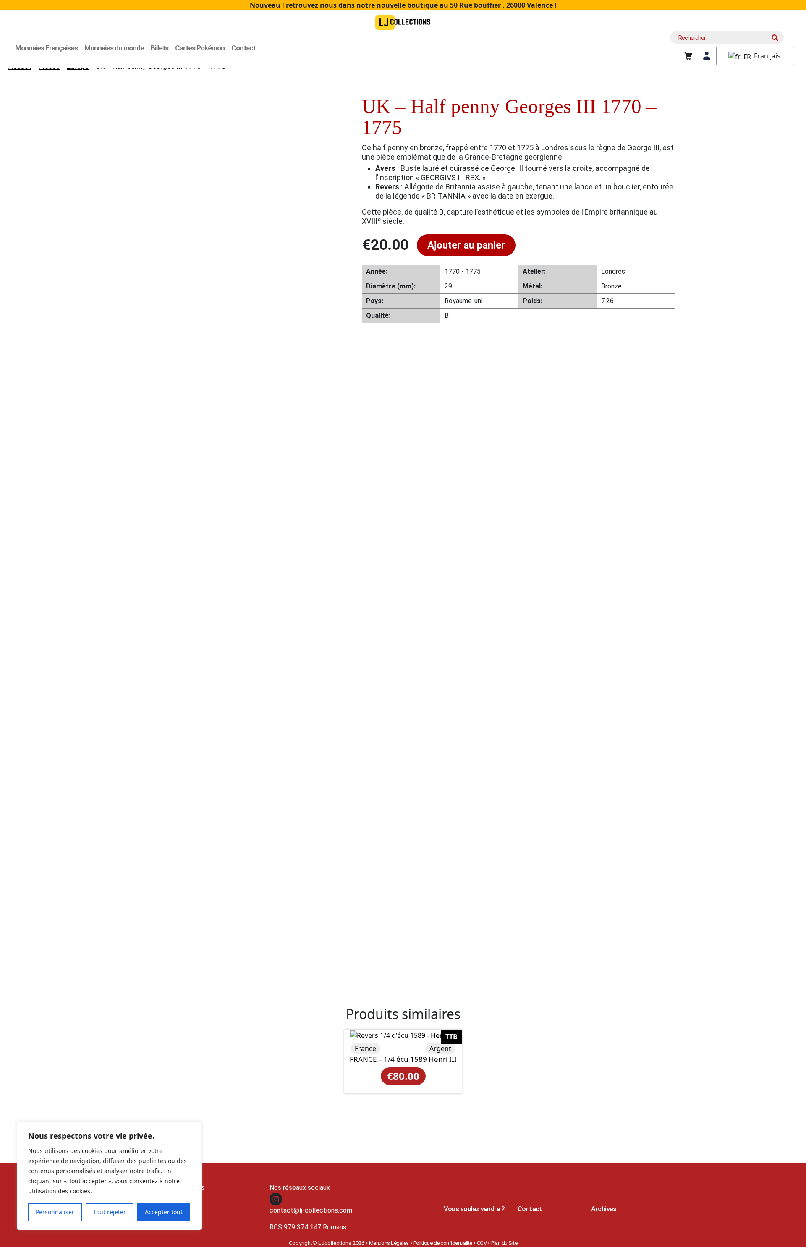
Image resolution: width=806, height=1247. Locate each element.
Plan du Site (504, 1243)
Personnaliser (55, 1212)
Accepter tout (164, 1212)
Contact (243, 48)
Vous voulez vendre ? (474, 1209)
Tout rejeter (109, 1212)
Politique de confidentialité (442, 1243)
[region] (109, 1176)
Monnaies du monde (114, 48)
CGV (482, 1243)
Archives (603, 1209)
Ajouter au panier (466, 245)
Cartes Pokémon (200, 48)
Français (766, 55)
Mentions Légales (389, 1243)
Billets (159, 48)
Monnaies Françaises (46, 48)
